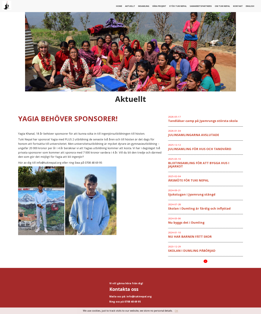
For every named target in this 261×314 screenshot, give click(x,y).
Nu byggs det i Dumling (186, 222)
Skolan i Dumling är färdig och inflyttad (199, 208)
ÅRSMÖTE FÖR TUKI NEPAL (188, 180)
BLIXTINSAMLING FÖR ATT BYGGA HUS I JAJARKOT (198, 164)
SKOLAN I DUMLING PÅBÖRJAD (191, 251)
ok (176, 310)
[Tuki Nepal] (6, 6)
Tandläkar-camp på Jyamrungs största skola (203, 121)
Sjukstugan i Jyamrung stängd (191, 194)
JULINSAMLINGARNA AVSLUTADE (193, 135)
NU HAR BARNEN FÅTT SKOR (190, 237)
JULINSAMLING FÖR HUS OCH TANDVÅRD (199, 149)
